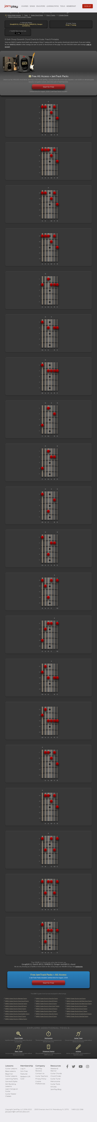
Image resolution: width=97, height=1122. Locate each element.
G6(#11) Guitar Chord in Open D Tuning (46, 1003)
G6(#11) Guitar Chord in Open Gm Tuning (16, 1003)
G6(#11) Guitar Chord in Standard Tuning (16, 998)
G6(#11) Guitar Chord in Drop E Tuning (77, 1006)
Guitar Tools (55, 1084)
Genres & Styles (11, 1081)
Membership (71, 6)
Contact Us (39, 1073)
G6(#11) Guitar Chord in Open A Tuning (46, 1016)
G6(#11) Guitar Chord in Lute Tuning (76, 998)
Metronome (55, 1081)
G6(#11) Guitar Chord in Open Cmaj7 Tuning (47, 1006)
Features (23, 1074)
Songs (32, 6)
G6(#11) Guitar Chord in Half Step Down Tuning (79, 1001)
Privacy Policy (40, 1079)
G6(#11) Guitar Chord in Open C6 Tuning (46, 1009)
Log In (22, 1068)
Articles (53, 1087)
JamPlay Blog (55, 1089)
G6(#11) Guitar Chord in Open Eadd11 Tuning (17, 1014)
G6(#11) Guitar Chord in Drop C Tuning (77, 1011)
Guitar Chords (56, 1073)
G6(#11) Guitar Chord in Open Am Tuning (47, 1014)
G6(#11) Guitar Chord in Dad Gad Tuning (77, 1016)
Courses (24, 6)
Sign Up (87, 6)
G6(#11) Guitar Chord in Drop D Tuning (77, 1009)
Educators (40, 6)
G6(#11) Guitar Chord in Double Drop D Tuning (79, 1014)
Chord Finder (55, 1076)
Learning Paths (53, 6)
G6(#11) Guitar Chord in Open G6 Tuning (16, 1006)
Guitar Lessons (11, 1068)
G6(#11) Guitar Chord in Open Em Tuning (16, 1011)
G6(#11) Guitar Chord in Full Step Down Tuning (79, 1003)
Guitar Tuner (55, 1079)
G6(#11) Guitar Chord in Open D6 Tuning (46, 1001)
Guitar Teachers (41, 1076)
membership (79, 967)
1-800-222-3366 (77, 1109)
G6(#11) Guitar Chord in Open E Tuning (15, 1016)
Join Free (24, 1071)
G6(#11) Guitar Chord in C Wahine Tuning (16, 1019)
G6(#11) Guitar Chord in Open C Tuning (46, 1011)
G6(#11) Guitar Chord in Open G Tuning (15, 1009)
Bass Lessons (10, 1071)
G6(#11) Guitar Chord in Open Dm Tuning (47, 998)
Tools (62, 6)
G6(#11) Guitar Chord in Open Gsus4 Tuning (17, 1001)
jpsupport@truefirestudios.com (17, 1112)
